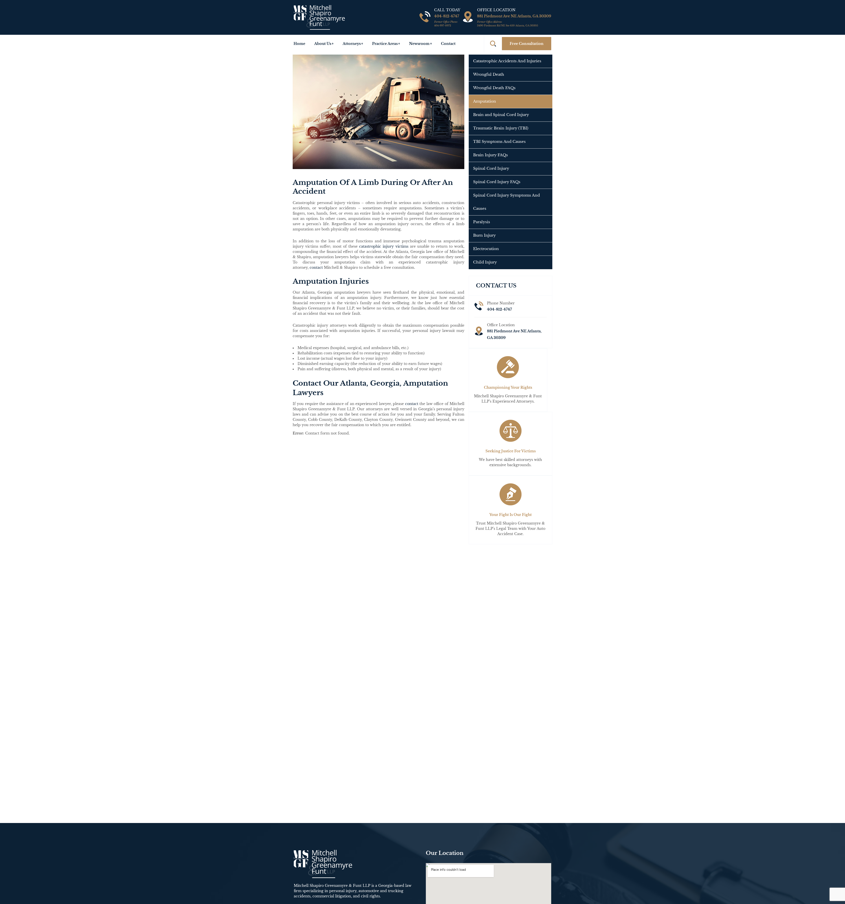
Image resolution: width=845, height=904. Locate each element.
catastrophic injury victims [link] (383, 246)
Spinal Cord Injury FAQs (496, 182)
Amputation (484, 101)
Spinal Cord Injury (491, 168)
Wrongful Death (488, 74)
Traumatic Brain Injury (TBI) (500, 128)
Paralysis (481, 222)
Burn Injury (484, 235)
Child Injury (485, 262)
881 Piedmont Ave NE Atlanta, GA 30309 (514, 20)
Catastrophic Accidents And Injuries (507, 61)
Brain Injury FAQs (490, 155)
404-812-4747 (446, 20)
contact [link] (316, 267)
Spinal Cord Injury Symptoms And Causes (506, 202)
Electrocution (486, 249)
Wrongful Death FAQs (494, 88)
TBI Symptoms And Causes (499, 141)
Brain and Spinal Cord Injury (501, 114)
